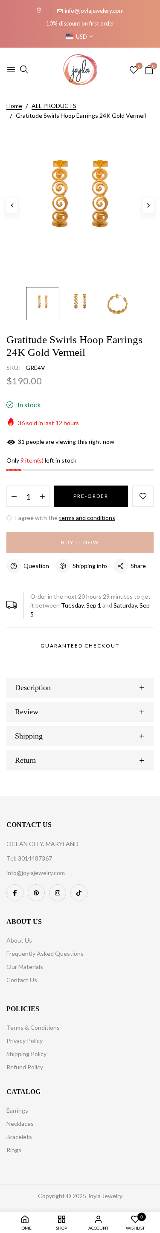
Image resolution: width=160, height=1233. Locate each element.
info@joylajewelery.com (94, 10)
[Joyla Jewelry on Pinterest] (36, 892)
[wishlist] (134, 70)
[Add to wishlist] (143, 496)
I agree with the (64, 517)
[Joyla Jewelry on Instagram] (57, 892)
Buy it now (80, 542)
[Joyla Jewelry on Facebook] (14, 892)
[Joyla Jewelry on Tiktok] (78, 892)
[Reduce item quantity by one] (14, 496)
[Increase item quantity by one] (42, 496)
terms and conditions (87, 517)
